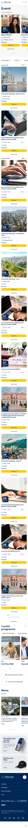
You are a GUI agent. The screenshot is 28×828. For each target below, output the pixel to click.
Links (2, 794)
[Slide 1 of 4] (9, 730)
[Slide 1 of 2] (12, 53)
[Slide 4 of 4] (19, 730)
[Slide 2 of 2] (15, 53)
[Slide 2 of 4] (12, 730)
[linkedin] (14, 818)
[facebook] (5, 818)
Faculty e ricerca (6, 791)
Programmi (4, 787)
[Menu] (25, 2)
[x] (9, 818)
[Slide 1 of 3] (11, 669)
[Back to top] (25, 777)
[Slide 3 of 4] (15, 730)
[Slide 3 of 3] (17, 669)
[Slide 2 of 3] (14, 669)
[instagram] (23, 818)
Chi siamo (3, 784)
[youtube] (18, 818)
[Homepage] (7, 777)
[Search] (23, 2)
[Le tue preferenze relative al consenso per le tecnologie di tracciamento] (25, 825)
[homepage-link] (6, 2)
